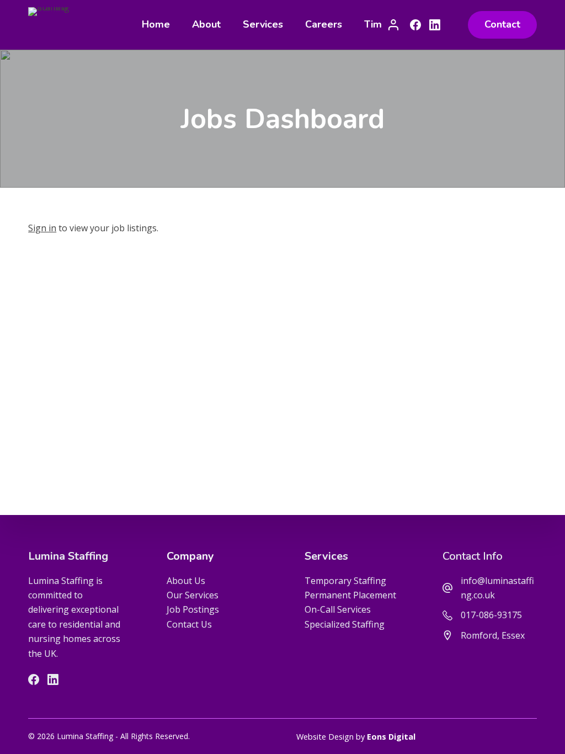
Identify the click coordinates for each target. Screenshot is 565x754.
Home (156, 24)
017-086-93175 (491, 615)
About (206, 24)
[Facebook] (415, 24)
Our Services (192, 595)
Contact (502, 24)
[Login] (393, 24)
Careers (323, 24)
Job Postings (193, 609)
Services (263, 24)
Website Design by (355, 736)
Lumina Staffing (68, 556)
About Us (186, 581)
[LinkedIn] (434, 24)
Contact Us (189, 624)
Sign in (42, 228)
